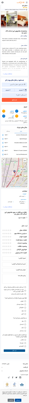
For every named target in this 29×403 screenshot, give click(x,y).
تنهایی (22, 301)
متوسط (22, 343)
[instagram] (20, 377)
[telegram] (8, 377)
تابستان (22, 324)
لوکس (22, 340)
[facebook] (12, 377)
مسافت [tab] (8, 131)
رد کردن (11, 400)
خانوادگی (21, 307)
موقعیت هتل (23, 169)
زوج (23, 311)
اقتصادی (21, 346)
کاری (22, 314)
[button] (14, 172)
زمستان (22, 331)
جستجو (14, 100)
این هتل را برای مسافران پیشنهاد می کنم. (14, 287)
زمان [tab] (21, 131)
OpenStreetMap (18, 187)
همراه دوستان (20, 304)
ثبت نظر (14, 350)
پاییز (23, 327)
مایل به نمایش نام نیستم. (17, 294)
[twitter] (16, 377)
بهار (23, 321)
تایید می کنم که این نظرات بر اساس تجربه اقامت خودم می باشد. (14, 290)
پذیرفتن (18, 400)
